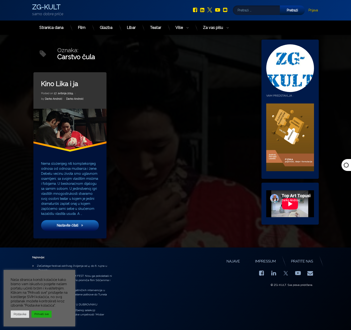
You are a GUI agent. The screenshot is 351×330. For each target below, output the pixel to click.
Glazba (106, 27)
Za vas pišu (213, 27)
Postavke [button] (20, 314)
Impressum (265, 261)
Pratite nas (302, 261)
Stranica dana (51, 27)
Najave (233, 261)
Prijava (313, 10)
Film (81, 27)
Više (179, 27)
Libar (131, 27)
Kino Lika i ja (59, 84)
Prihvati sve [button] (41, 314)
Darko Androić (53, 98)
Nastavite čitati (77, 225)
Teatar (155, 27)
